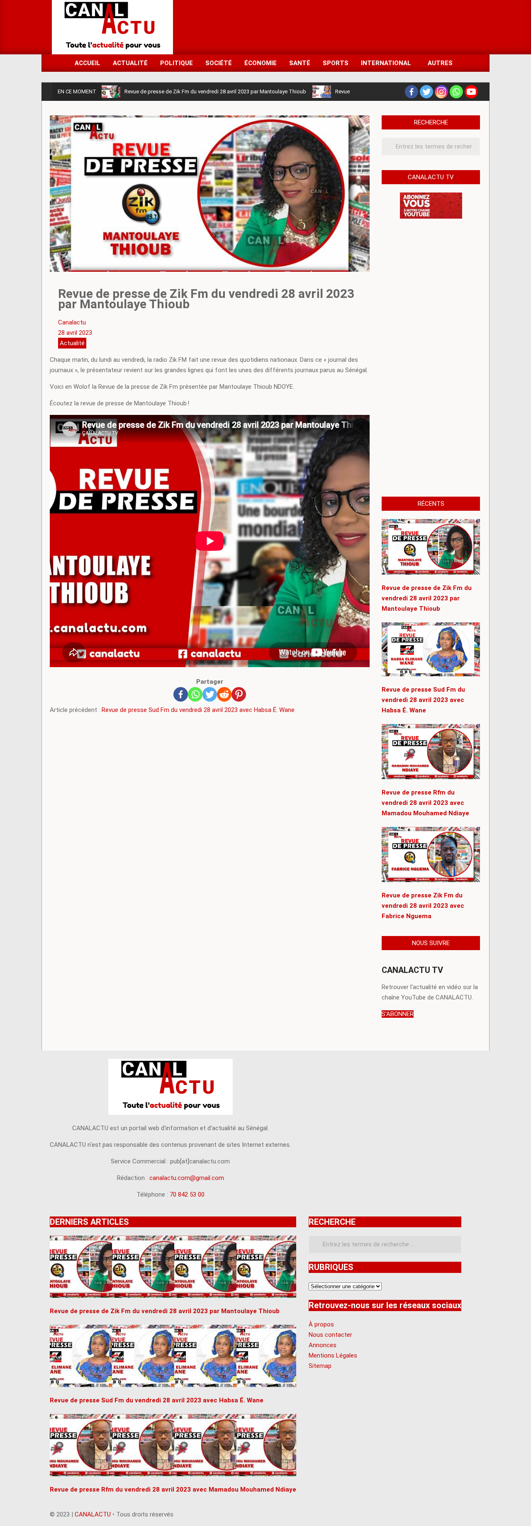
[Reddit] (224, 694)
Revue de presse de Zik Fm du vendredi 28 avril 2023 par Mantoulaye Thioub (215, 91)
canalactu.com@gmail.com (186, 1178)
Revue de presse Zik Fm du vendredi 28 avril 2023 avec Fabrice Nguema (423, 906)
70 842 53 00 (187, 1194)
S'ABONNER (398, 1014)
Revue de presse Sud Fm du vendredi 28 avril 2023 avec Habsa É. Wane (198, 710)
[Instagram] (441, 91)
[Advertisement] (328, 26)
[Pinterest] (238, 694)
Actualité (72, 343)
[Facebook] (411, 91)
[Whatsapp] (456, 91)
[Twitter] (426, 91)
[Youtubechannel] (471, 91)
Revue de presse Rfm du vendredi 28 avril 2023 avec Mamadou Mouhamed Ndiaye (425, 803)
